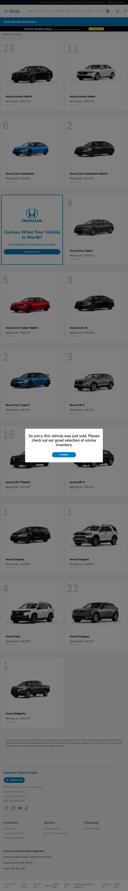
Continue (64, 454)
